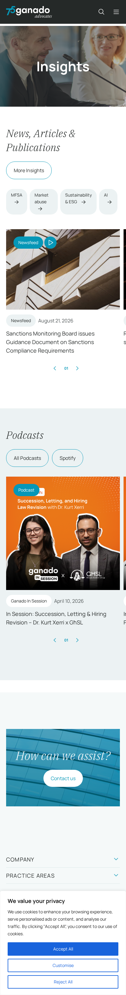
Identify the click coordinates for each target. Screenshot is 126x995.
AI (106, 195)
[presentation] (55, 368)
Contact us (63, 778)
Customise (63, 965)
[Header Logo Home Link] (29, 12)
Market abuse (42, 198)
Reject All (63, 982)
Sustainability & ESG (78, 198)
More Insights (29, 170)
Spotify (68, 458)
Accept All (63, 949)
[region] (63, 943)
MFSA (16, 195)
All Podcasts (27, 458)
